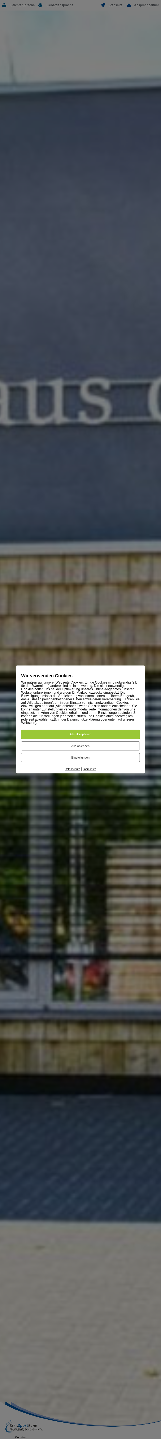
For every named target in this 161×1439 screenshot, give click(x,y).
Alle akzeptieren (80, 734)
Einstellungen (80, 757)
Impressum (89, 769)
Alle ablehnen (80, 746)
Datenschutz (72, 769)
